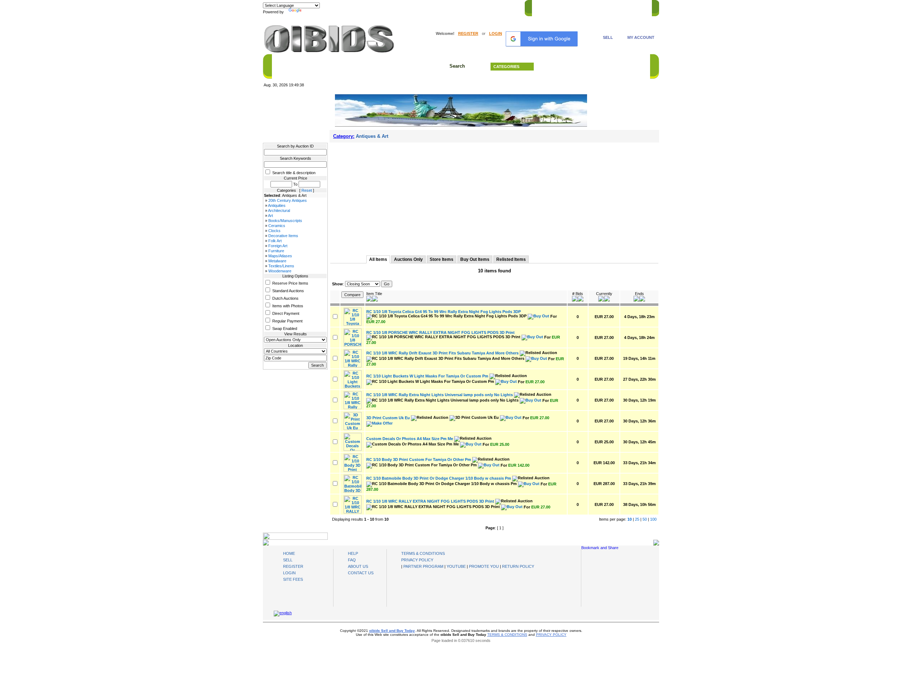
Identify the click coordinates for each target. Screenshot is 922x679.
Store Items (441, 259)
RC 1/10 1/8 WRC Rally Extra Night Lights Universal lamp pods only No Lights (439, 395)
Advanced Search (594, 66)
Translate (311, 12)
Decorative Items (283, 236)
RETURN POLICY (518, 566)
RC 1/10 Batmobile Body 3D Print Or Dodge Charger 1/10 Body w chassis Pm (438, 478)
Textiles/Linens (281, 266)
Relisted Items (511, 259)
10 (629, 519)
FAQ (352, 560)
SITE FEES (293, 579)
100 (653, 519)
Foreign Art (277, 246)
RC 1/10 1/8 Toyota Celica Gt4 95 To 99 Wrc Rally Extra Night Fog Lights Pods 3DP (443, 311)
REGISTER (468, 33)
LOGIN (495, 33)
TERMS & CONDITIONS (423, 553)
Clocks (274, 230)
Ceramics (276, 225)
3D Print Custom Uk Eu (388, 418)
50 (645, 519)
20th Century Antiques (287, 200)
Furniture (276, 251)
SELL (608, 37)
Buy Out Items (474, 259)
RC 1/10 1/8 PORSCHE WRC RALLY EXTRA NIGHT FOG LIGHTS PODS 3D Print (440, 332)
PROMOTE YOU (484, 566)
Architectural (279, 210)
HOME (541, 7)
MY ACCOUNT (640, 37)
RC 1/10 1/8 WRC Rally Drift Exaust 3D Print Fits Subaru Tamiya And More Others (442, 353)
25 (637, 519)
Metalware (277, 261)
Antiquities (277, 205)
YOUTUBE (456, 566)
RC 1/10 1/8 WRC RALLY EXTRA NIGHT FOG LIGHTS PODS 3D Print (430, 501)
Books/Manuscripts (285, 220)
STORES (563, 7)
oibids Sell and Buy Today (392, 631)
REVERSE (587, 7)
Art (270, 215)
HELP (609, 7)
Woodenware (279, 271)
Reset (306, 190)
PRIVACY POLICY (417, 560)
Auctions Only (408, 259)
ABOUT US (358, 566)
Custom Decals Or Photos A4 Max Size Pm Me (409, 438)
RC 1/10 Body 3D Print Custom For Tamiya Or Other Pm (418, 459)
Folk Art (275, 241)
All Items (378, 259)
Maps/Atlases (280, 256)
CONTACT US (634, 7)
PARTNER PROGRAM (423, 566)
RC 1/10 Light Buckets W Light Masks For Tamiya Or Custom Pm (427, 376)
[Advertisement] (494, 196)
